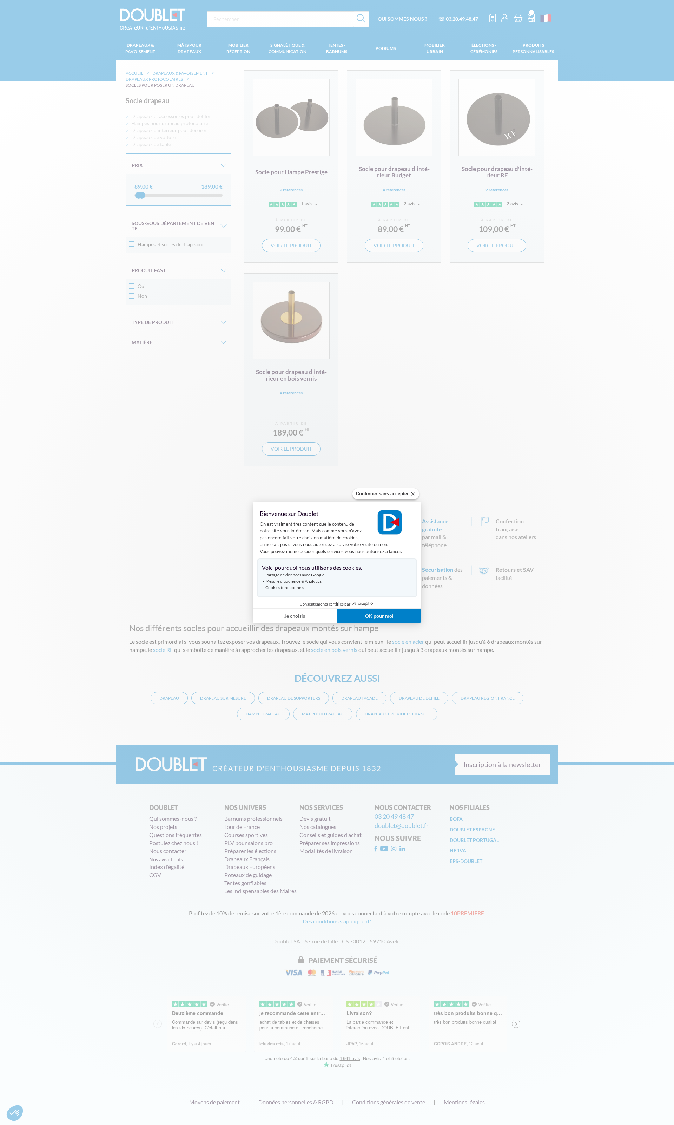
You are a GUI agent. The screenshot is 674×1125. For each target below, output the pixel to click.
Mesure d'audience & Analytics (293, 581)
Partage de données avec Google (294, 574)
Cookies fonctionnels (284, 587)
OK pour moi (379, 616)
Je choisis (294, 616)
